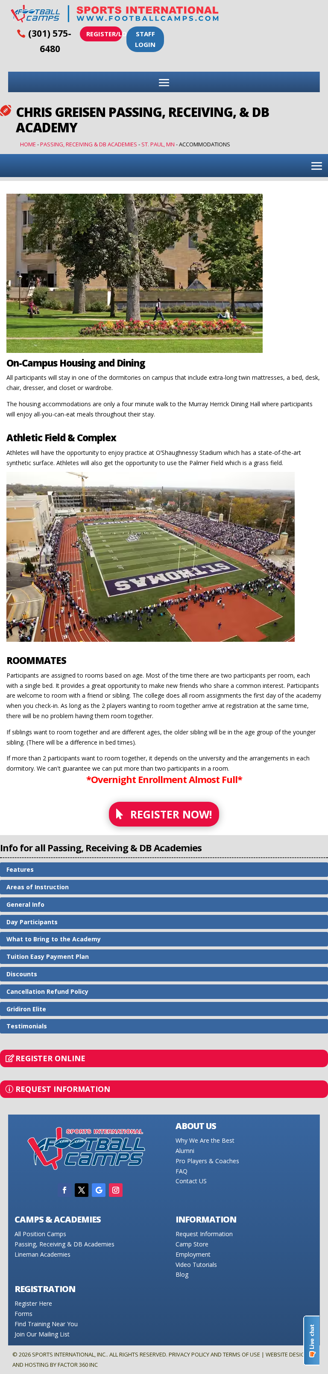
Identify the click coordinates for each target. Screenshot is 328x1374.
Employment (193, 1254)
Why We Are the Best (205, 1140)
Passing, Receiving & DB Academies (88, 144)
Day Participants (32, 922)
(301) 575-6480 (49, 41)
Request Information (62, 1089)
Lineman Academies (42, 1254)
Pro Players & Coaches (207, 1161)
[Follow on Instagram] (116, 1190)
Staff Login (145, 39)
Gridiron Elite (26, 1009)
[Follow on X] (81, 1190)
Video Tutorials (196, 1264)
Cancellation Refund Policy (47, 991)
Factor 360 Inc (78, 1364)
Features (20, 869)
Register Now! (171, 814)
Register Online (50, 1058)
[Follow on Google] (98, 1190)
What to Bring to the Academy (53, 939)
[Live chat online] (311, 1340)
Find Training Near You (46, 1324)
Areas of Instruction (37, 887)
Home (28, 144)
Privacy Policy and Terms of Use (214, 1354)
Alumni (185, 1151)
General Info (25, 904)
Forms (23, 1314)
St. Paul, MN (158, 144)
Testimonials (26, 1026)
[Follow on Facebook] (64, 1190)
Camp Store (192, 1244)
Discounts (21, 974)
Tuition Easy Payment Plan (47, 956)
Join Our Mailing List (42, 1334)
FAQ (181, 1171)
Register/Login (104, 33)
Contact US (191, 1181)
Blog (182, 1274)
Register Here (33, 1303)
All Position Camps (40, 1234)
